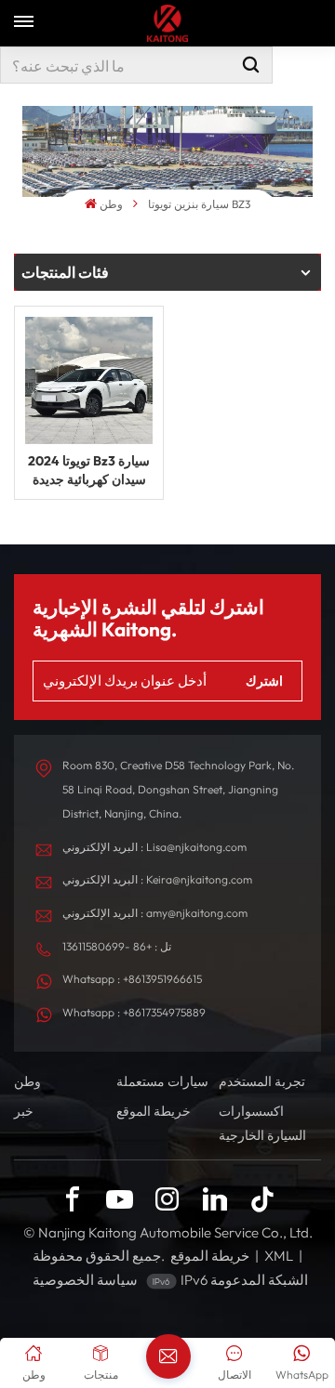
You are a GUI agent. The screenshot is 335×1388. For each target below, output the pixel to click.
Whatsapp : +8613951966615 (132, 979)
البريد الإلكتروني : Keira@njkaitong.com (157, 879)
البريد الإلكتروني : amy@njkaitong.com (155, 913)
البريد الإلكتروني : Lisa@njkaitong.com (154, 847)
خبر (24, 1111)
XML (278, 1255)
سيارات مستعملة (162, 1081)
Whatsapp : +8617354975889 (134, 1012)
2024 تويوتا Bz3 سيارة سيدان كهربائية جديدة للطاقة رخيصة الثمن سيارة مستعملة (89, 470)
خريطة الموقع (153, 1111)
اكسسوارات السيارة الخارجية (262, 1123)
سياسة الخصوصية (85, 1280)
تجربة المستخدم (262, 1081)
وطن (111, 204)
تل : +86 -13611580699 (116, 946)
